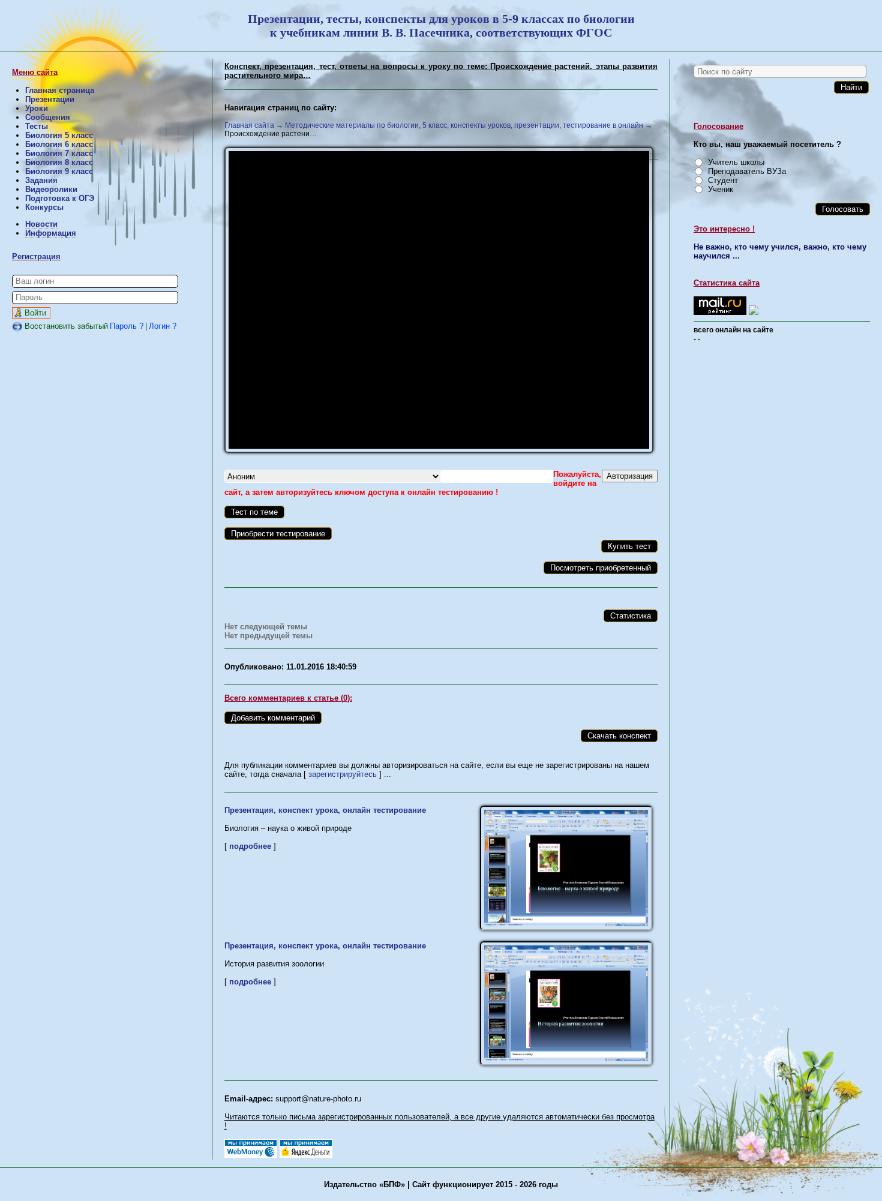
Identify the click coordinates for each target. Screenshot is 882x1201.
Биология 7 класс (59, 153)
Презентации (49, 99)
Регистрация (36, 256)
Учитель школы (736, 162)
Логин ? (162, 326)
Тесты (36, 126)
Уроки (36, 108)
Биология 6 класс (59, 144)
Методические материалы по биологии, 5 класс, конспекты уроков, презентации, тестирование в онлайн (464, 125)
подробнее (250, 846)
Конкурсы (44, 207)
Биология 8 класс (59, 162)
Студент (723, 180)
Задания (41, 180)
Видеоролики (51, 189)
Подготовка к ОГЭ (59, 198)
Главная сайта (249, 125)
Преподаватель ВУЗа (747, 171)
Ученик (720, 189)
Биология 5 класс (59, 135)
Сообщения (47, 117)
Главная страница (59, 90)
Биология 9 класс (59, 171)
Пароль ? (126, 326)
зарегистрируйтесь (342, 774)
